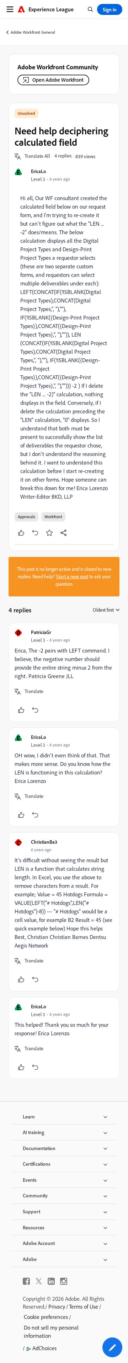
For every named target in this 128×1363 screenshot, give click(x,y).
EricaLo (38, 171)
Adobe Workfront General (33, 32)
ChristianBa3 (44, 842)
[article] (64, 672)
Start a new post (72, 576)
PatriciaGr (41, 632)
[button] (37, 156)
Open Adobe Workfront (58, 79)
